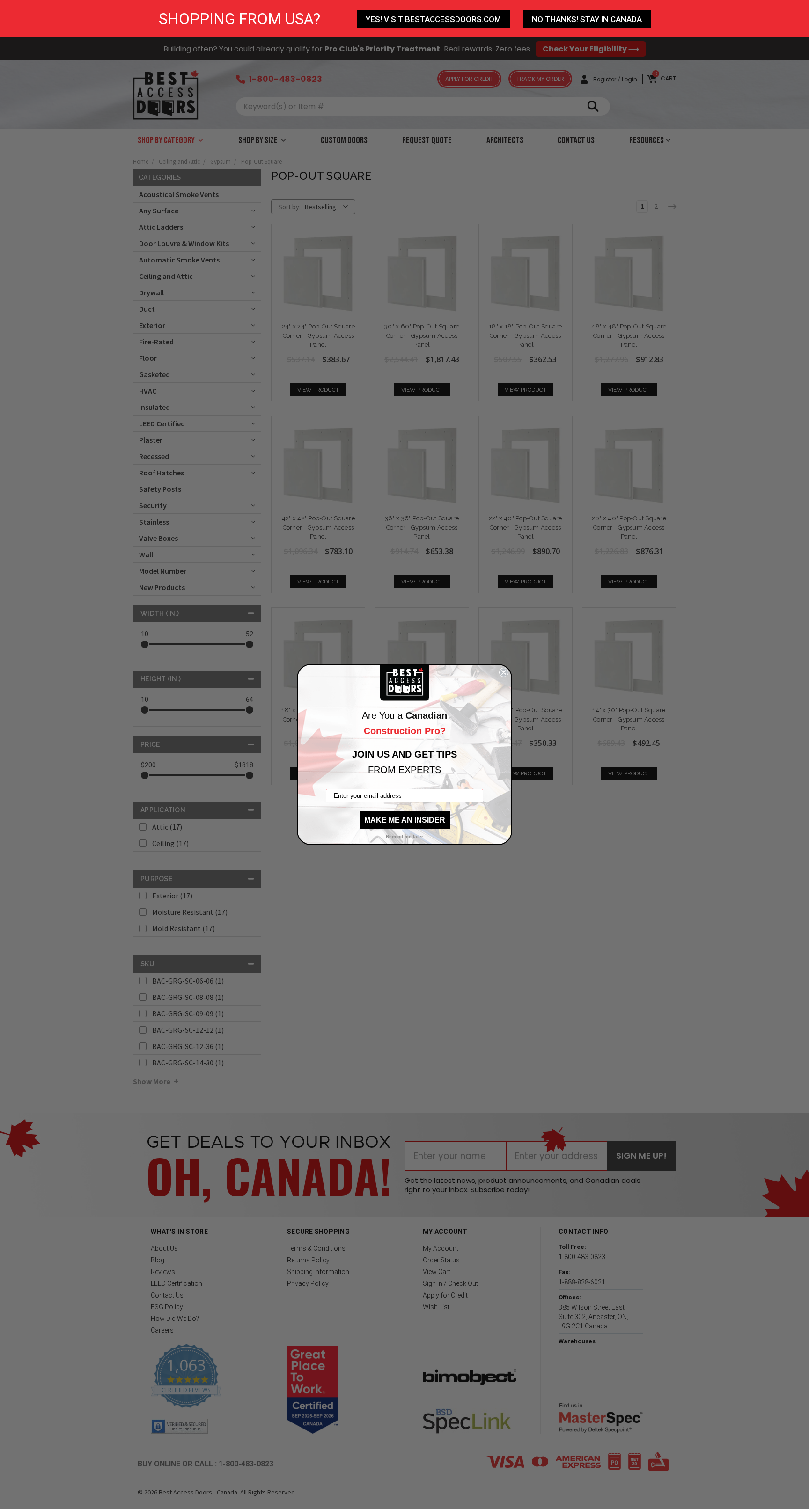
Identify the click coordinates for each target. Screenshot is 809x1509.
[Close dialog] (503, 672)
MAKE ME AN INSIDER (404, 820)
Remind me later (404, 836)
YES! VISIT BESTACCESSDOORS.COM (433, 19)
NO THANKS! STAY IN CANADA (587, 19)
